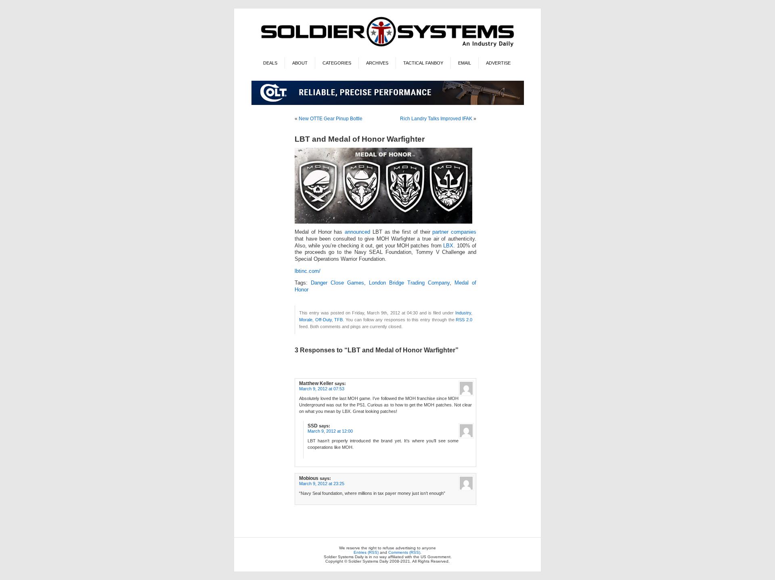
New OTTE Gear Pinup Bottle (330, 118)
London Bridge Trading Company (409, 283)
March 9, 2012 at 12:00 (330, 431)
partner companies (454, 232)
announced (357, 232)
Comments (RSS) (404, 552)
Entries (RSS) (366, 552)
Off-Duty (323, 319)
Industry (463, 312)
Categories (337, 63)
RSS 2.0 (464, 319)
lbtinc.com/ (307, 271)
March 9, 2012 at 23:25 (321, 483)
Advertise (498, 63)
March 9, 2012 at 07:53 (321, 388)
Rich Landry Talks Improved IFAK (436, 118)
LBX (448, 246)
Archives (377, 63)
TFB (338, 319)
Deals (270, 63)
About (300, 63)
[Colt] (387, 103)
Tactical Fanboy (423, 63)
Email (464, 63)
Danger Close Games (337, 283)
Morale (305, 319)
